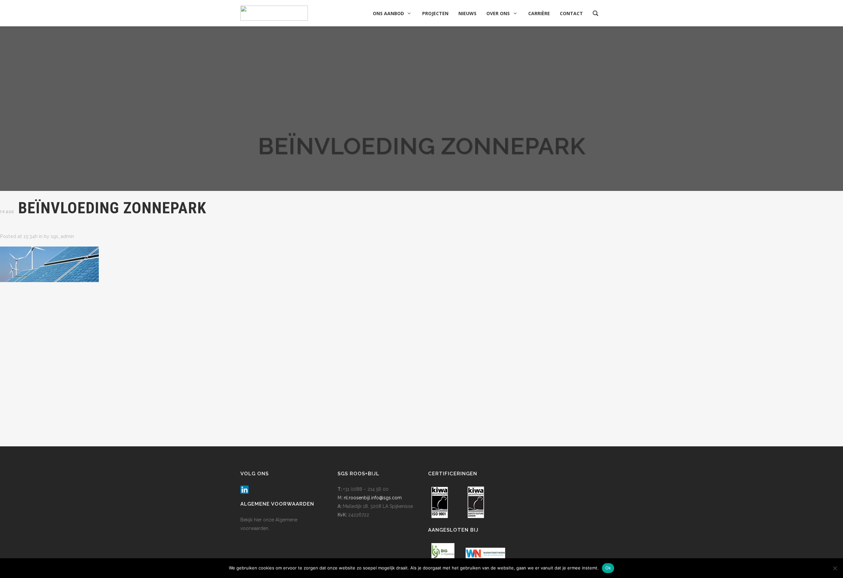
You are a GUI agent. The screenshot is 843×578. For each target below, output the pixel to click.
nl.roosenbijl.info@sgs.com (373, 497)
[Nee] (834, 568)
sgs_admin (62, 236)
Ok (608, 567)
